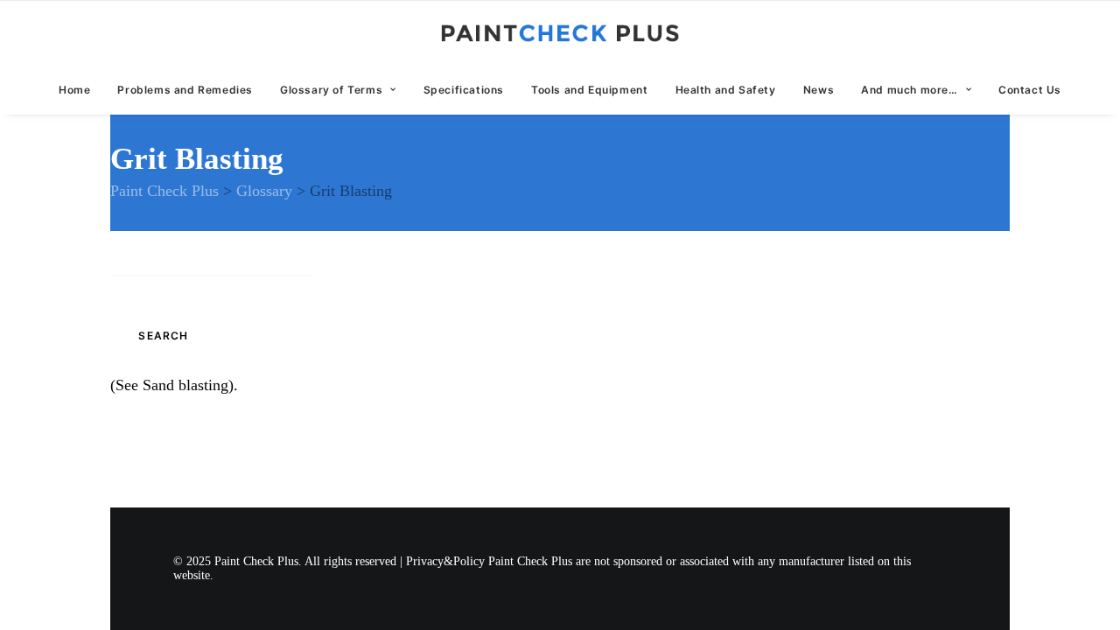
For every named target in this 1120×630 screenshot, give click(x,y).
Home (74, 89)
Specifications (464, 89)
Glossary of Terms (331, 89)
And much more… (909, 89)
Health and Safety (726, 89)
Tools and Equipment (589, 89)
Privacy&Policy (445, 561)
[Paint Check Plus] (560, 33)
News (818, 89)
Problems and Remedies (185, 89)
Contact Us (1029, 89)
